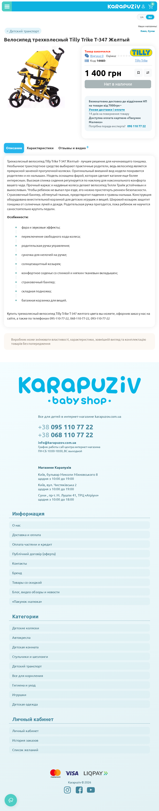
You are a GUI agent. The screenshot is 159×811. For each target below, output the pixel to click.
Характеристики (40, 148)
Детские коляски (25, 628)
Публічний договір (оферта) (34, 554)
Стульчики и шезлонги (30, 656)
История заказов (25, 740)
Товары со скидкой (27, 582)
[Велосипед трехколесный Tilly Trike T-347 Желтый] (36, 77)
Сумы (151, 31)
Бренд (17, 573)
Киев (144, 31)
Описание (14, 148)
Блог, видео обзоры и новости (36, 592)
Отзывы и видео (73, 147)
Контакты (19, 563)
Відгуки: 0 (97, 56)
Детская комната (25, 647)
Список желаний (25, 750)
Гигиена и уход (24, 685)
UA (141, 17)
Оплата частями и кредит (32, 544)
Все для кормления (27, 675)
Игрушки (19, 694)
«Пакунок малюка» (27, 601)
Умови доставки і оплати (107, 109)
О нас (16, 525)
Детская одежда (25, 704)
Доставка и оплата (26, 535)
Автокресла (21, 637)
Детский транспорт (27, 666)
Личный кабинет (25, 731)
